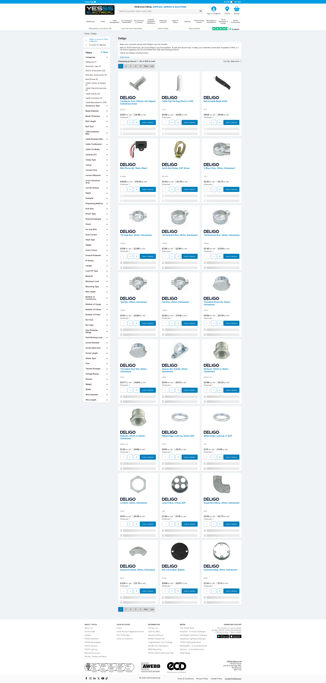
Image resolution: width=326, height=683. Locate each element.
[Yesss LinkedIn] (95, 679)
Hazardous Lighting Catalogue (193, 639)
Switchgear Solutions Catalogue (193, 635)
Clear (105, 52)
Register (217, 13)
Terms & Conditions (124, 639)
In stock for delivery (97, 45)
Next (146, 66)
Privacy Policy (202, 679)
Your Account (123, 624)
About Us (88, 628)
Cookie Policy (216, 679)
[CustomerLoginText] (214, 8)
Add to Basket (147, 122)
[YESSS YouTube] (103, 679)
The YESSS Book (187, 628)
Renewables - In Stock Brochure (193, 646)
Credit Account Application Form (130, 632)
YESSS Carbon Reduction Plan (161, 653)
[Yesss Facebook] (87, 679)
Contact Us (153, 628)
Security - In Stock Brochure (192, 649)
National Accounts (92, 653)
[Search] (200, 11)
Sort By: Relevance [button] (231, 61)
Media (182, 624)
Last (152, 66)
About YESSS (91, 624)
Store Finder (90, 632)
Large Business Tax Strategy (160, 642)
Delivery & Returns (156, 635)
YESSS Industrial (91, 639)
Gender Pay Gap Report (158, 646)
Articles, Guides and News (95, 657)
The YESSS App (123, 635)
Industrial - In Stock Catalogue (193, 632)
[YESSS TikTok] (106, 679)
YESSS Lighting (91, 649)
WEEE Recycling (154, 649)
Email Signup (185, 653)
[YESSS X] (99, 679)
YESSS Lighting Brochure (190, 642)
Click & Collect (154, 632)
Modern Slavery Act (156, 639)
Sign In (209, 13)
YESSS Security (91, 646)
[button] (97, 57)
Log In (118, 628)
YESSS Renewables (93, 642)
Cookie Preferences (233, 679)
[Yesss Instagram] (91, 679)
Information (154, 624)
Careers (88, 635)
